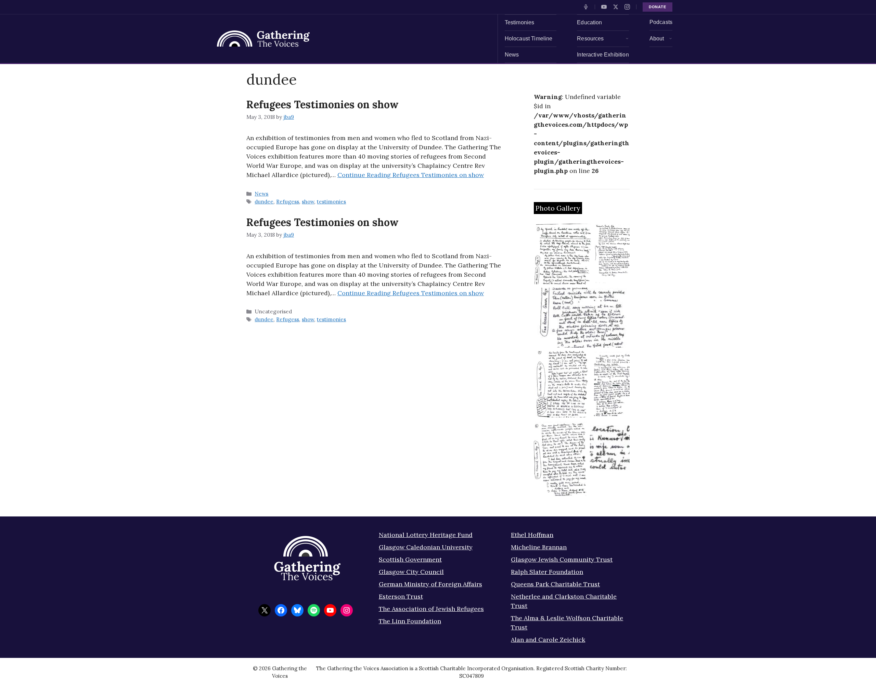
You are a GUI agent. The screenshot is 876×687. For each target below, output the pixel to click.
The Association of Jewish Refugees (431, 609)
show (308, 201)
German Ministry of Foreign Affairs (430, 584)
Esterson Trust (401, 596)
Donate (657, 7)
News (512, 55)
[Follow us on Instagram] (627, 7)
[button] (563, 254)
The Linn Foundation (410, 621)
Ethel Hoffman (532, 535)
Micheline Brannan (539, 547)
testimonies (331, 201)
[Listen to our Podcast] (586, 7)
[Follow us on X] (615, 7)
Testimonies (519, 22)
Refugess (287, 201)
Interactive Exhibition (603, 55)
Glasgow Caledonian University (426, 547)
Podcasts (660, 22)
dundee (264, 201)
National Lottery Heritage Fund (426, 535)
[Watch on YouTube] (604, 7)
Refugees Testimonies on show (322, 104)
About (656, 38)
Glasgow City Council (411, 572)
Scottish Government (410, 559)
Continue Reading (410, 175)
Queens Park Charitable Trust (555, 584)
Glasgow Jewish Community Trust (562, 559)
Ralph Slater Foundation (547, 572)
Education (589, 22)
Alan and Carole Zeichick (548, 640)
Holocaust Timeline (529, 38)
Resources (590, 38)
